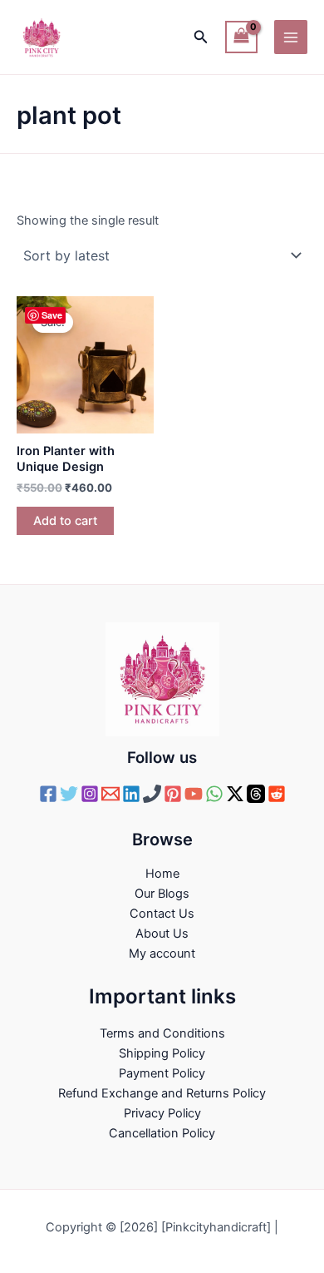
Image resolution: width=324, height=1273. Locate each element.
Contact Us (162, 913)
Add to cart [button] (65, 520)
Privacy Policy (162, 1113)
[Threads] (256, 794)
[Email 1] (110, 794)
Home (162, 873)
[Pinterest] (173, 794)
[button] (201, 37)
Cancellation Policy (162, 1133)
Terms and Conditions (162, 1033)
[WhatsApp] (214, 794)
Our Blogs (162, 893)
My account (162, 953)
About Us (162, 933)
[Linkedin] (131, 794)
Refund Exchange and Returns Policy (162, 1093)
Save (52, 315)
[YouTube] (193, 794)
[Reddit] (277, 794)
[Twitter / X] (235, 794)
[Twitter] (69, 794)
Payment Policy (162, 1073)
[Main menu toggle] (290, 36)
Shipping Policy (162, 1053)
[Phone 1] (152, 794)
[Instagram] (90, 794)
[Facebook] (48, 794)
